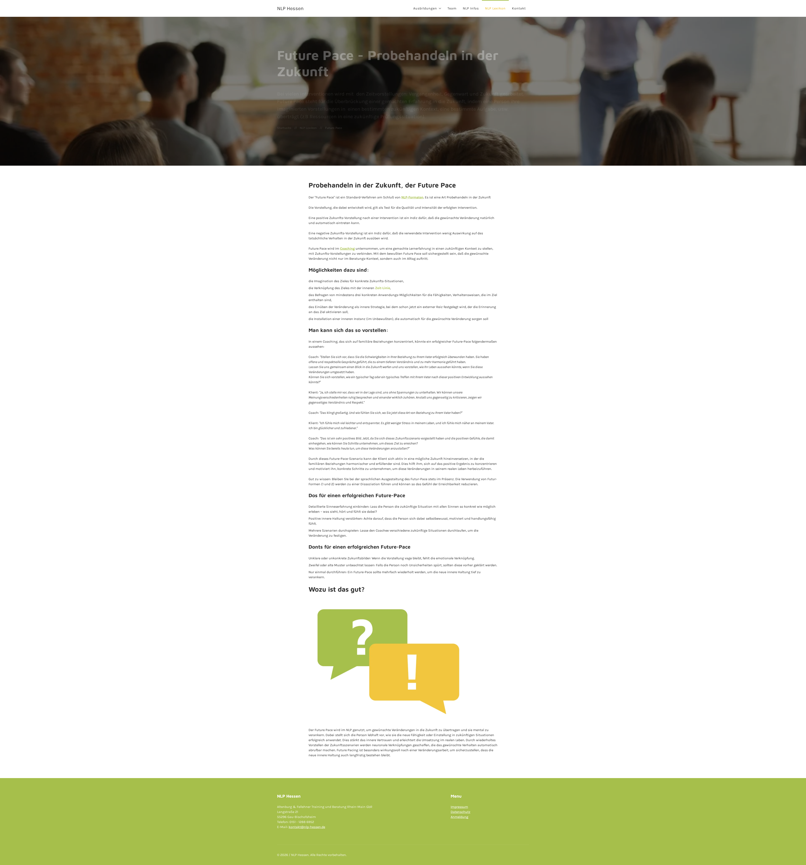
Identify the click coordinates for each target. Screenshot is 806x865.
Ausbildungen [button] (425, 8)
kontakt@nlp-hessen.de (307, 827)
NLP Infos (471, 8)
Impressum (459, 807)
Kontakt (519, 8)
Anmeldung (459, 817)
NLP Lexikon (495, 8)
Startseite (284, 128)
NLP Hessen (290, 8)
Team (452, 8)
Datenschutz (460, 812)
